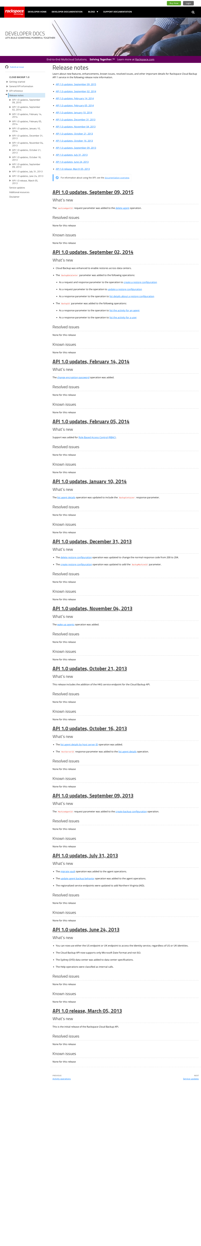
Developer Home (37, 11)
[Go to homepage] (14, 12)
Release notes (16, 95)
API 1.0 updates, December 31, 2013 (27, 137)
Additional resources (19, 192)
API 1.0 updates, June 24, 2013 (27, 176)
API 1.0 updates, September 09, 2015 (26, 101)
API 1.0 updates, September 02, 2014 (26, 108)
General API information (21, 86)
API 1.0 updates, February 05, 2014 (27, 123)
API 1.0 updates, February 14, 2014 (27, 115)
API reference (16, 91)
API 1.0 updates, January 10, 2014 (26, 130)
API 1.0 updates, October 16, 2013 (26, 158)
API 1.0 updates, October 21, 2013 (26, 151)
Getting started (17, 81)
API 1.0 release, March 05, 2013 (25, 182)
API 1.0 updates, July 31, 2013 (27, 171)
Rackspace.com (144, 59)
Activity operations (62, 1078)
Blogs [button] (92, 11)
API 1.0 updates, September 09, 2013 (26, 165)
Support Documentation (117, 11)
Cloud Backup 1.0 (19, 77)
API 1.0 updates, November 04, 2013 (27, 144)
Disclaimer (14, 196)
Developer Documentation (67, 11)
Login (188, 3)
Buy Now (174, 3)
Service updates (17, 187)
